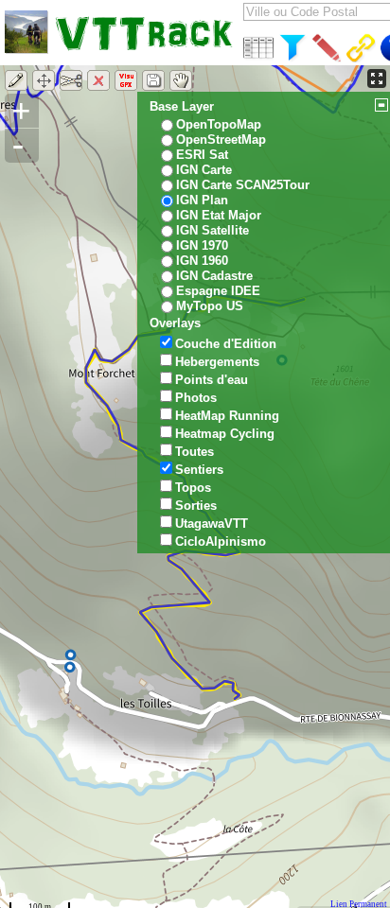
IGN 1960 (202, 260)
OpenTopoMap (218, 124)
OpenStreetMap (221, 139)
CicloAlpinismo (220, 541)
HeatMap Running (227, 416)
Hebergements (217, 362)
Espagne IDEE (218, 291)
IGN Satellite (212, 230)
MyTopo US (209, 306)
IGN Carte (204, 170)
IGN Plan (202, 200)
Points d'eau (211, 380)
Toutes (194, 452)
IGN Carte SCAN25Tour (243, 185)
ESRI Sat (202, 155)
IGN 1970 (202, 245)
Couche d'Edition (225, 344)
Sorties (196, 505)
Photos (196, 398)
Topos (193, 487)
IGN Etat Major (218, 215)
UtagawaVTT (211, 523)
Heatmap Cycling (225, 434)
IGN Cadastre (214, 276)
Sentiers (199, 470)
